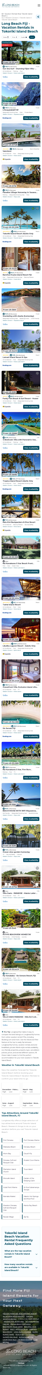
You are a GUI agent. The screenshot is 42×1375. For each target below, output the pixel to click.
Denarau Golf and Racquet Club (9, 1161)
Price (13, 37)
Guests (23, 37)
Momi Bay (7, 1154)
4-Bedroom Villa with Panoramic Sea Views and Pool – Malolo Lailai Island (19, 441)
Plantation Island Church (9, 1170)
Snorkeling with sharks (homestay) (18, 316)
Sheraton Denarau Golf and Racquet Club (10, 1207)
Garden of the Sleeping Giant (29, 1179)
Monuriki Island (9, 1178)
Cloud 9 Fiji (28, 1154)
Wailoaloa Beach (9, 1147)
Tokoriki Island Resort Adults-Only (18, 234)
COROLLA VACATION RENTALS (28, 1319)
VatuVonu (7, 151)
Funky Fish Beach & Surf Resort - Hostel (20, 399)
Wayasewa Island (19, 114)
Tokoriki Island (18, 238)
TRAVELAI (21, 1363)
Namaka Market (9, 1196)
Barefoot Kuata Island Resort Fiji (17, 275)
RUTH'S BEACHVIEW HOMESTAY (17, 934)
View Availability (31, 77)
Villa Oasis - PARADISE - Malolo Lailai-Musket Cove (19, 894)
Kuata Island (17, 279)
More (32, 37)
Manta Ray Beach (30, 1205)
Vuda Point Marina (10, 1187)
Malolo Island (17, 155)
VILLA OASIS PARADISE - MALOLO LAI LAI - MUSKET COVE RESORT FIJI (19, 1018)
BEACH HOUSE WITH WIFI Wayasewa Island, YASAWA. (19, 812)
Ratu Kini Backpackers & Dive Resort (19, 522)
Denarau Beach (29, 1147)
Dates (5, 37)
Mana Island (17, 526)
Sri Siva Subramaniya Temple (31, 1188)
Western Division (7, 73)
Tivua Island (28, 1169)
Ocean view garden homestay (16, 852)
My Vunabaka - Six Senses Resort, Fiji (19, 976)
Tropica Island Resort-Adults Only (18, 481)
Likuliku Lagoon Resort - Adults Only (19, 646)
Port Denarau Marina (31, 1140)
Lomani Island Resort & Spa (15, 357)
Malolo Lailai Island (19, 73)
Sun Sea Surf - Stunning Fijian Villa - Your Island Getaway (19, 70)
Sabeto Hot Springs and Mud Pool (31, 1197)
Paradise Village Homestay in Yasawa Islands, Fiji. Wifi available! (19, 193)
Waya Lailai (17, 197)
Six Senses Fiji (9, 728)
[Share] (38, 17)
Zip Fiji (26, 1217)
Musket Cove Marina (31, 1160)
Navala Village (8, 1217)
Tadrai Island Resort (12, 605)
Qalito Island (17, 650)
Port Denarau (8, 1140)
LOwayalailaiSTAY (11, 110)
